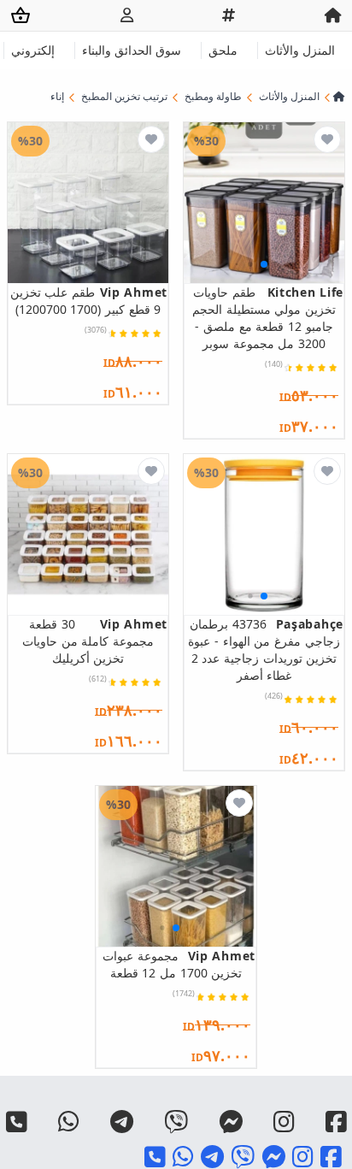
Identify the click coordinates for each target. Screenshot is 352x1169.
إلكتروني (33, 50)
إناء (57, 96)
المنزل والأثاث (300, 50)
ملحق (223, 50)
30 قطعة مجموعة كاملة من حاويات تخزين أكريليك (94, 641)
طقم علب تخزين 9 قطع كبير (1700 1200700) (88, 300)
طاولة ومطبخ (213, 96)
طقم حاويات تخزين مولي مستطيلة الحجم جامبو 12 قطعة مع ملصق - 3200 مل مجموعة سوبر (267, 317)
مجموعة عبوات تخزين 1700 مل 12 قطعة (179, 964)
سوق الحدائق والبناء (131, 50)
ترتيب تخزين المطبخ (124, 96)
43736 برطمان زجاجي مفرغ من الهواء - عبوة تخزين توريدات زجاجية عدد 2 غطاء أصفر (265, 649)
